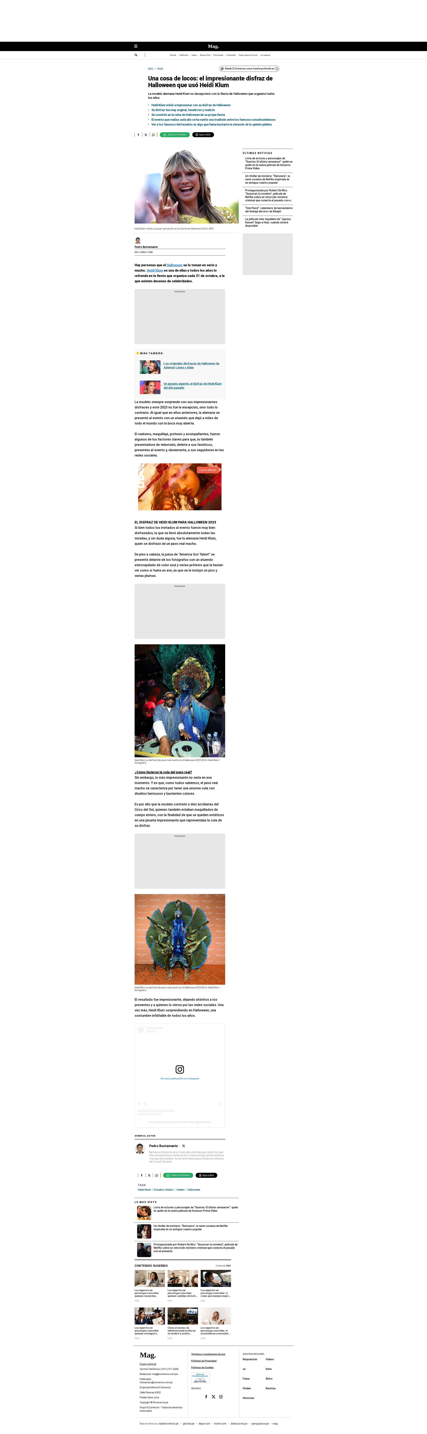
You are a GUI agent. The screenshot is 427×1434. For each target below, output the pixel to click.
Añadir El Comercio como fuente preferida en (249, 68)
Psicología (218, 55)
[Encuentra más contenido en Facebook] (138, 135)
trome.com (220, 1423)
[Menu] (137, 46)
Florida (173, 55)
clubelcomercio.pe (168, 1423)
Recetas (271, 1388)
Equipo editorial (148, 1364)
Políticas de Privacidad (204, 1361)
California (183, 55)
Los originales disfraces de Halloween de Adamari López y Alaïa (191, 365)
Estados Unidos (163, 1189)
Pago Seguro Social (248, 55)
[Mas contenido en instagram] (221, 1396)
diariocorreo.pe (239, 1423)
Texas (194, 55)
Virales (247, 1388)
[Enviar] (136, 55)
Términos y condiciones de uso (208, 1354)
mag (275, 1423)
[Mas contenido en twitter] (213, 1396)
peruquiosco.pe (260, 1423)
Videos (270, 1359)
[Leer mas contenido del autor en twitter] (184, 1146)
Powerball (231, 55)
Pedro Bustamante (146, 247)
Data (269, 1369)
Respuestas (250, 1359)
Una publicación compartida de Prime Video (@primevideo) (179, 1122)
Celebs (180, 1189)
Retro (269, 1378)
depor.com (204, 1423)
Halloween (194, 1189)
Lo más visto (146, 1202)
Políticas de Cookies (202, 1367)
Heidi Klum (144, 1189)
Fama (246, 1378)
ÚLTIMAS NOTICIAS (258, 153)
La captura (265, 55)
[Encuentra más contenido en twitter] (146, 135)
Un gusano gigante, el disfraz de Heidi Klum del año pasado (193, 385)
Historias (248, 1398)
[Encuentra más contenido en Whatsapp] (153, 135)
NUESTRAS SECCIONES (253, 1354)
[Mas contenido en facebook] (206, 1396)
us (244, 1369)
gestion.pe (189, 1423)
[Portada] (148, 1361)
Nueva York (205, 55)
